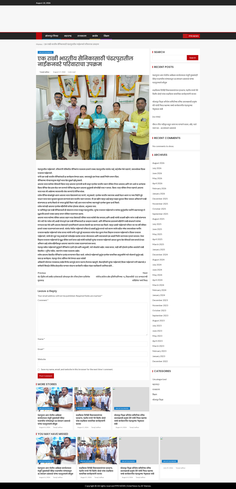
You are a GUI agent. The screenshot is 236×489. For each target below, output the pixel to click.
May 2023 (157, 335)
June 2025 (157, 229)
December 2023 (160, 300)
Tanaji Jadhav (44, 72)
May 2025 (157, 234)
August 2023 (158, 320)
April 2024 (157, 280)
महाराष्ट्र (68, 36)
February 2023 (159, 351)
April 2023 (157, 341)
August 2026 (158, 163)
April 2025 (157, 239)
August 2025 (158, 219)
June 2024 (157, 269)
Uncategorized (45, 52)
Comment (43, 300)
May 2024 (157, 275)
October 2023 (159, 310)
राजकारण (81, 36)
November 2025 (160, 203)
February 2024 (159, 290)
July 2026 (156, 168)
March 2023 (158, 346)
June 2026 (157, 173)
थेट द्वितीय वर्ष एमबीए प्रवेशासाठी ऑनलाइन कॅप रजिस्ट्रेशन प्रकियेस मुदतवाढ (64, 276)
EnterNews (132, 485)
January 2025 (158, 249)
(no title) (156, 116)
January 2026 (158, 193)
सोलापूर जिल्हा (51, 36)
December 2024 (160, 254)
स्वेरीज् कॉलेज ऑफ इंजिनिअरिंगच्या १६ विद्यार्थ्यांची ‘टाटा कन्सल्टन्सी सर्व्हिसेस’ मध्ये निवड (122, 276)
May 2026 (157, 178)
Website (42, 359)
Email (41, 349)
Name (41, 339)
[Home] (39, 36)
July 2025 (156, 224)
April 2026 (157, 183)
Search (159, 52)
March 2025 (158, 244)
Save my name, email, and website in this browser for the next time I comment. (77, 369)
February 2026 (159, 188)
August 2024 (158, 259)
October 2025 (159, 209)
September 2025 (160, 214)
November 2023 (160, 305)
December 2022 (160, 361)
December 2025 (160, 198)
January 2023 (158, 356)
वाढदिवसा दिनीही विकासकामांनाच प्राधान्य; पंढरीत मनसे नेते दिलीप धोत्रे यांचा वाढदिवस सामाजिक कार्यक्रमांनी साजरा (96, 471)
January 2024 (158, 295)
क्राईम (95, 36)
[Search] (180, 36)
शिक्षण (106, 36)
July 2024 (156, 264)
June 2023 (157, 330)
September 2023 (160, 315)
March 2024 (158, 285)
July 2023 (156, 325)
